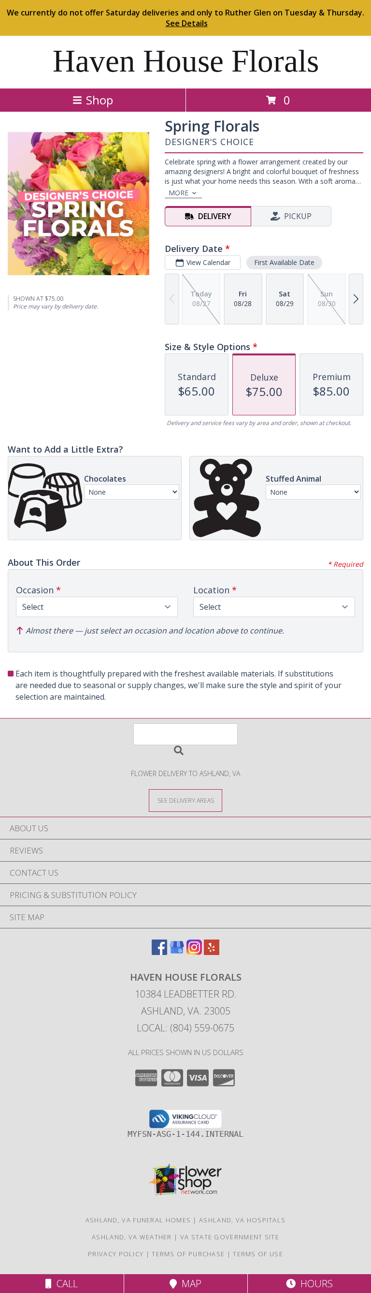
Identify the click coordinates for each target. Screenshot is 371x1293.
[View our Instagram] (194, 951)
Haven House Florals (186, 61)
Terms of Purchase (188, 1253)
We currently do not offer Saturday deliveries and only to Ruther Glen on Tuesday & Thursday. (185, 18)
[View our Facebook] (159, 951)
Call (65, 1283)
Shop (99, 100)
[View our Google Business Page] (177, 951)
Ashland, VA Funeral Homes (138, 1220)
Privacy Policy (115, 1253)
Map (189, 1283)
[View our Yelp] (211, 951)
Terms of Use (258, 1253)
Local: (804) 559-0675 (185, 1027)
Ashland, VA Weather (132, 1237)
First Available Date (284, 262)
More (178, 192)
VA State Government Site (229, 1237)
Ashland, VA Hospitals (242, 1220)
